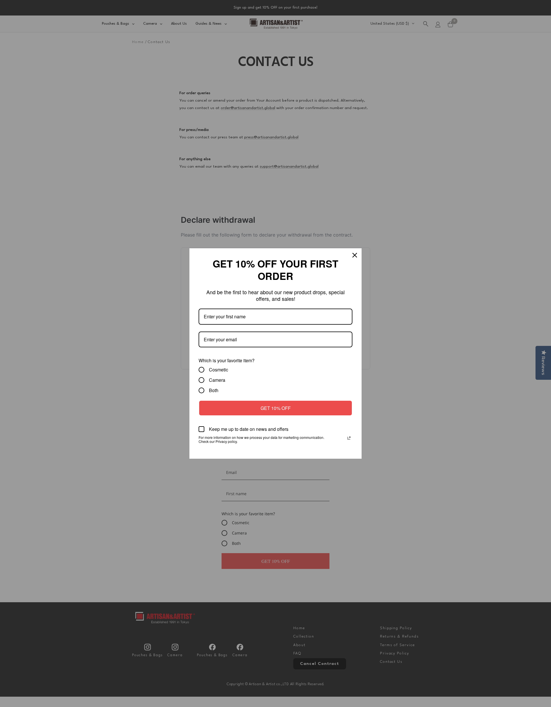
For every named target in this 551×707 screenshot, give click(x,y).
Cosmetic (218, 370)
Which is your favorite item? (227, 360)
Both (213, 390)
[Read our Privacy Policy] (349, 438)
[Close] (355, 255)
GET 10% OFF (276, 408)
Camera (217, 380)
